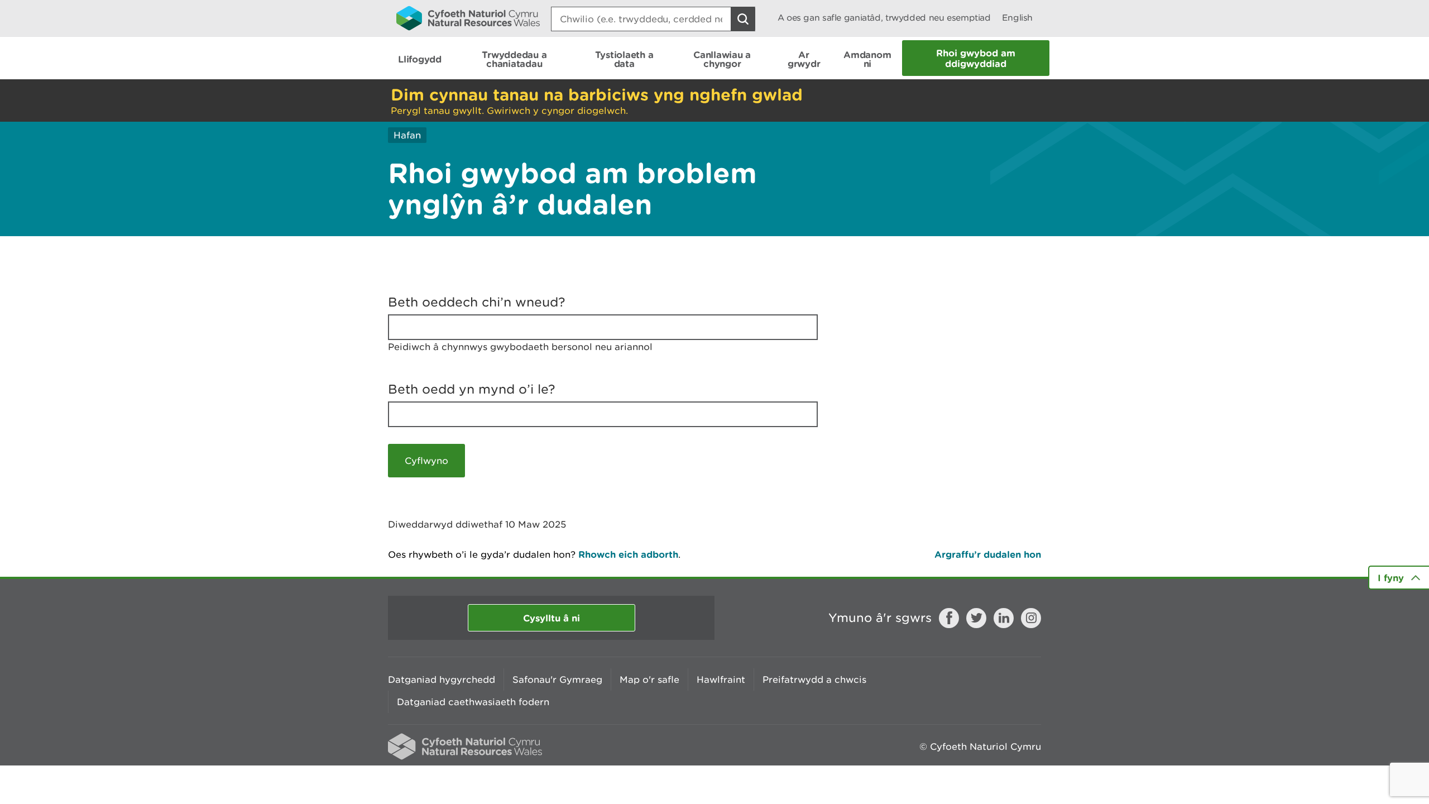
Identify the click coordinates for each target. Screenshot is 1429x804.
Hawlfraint (721, 679)
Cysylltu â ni (551, 617)
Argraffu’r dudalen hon (987, 554)
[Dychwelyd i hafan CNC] (468, 18)
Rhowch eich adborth (628, 554)
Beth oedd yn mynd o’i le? (471, 389)
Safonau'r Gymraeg (557, 679)
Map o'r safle (649, 679)
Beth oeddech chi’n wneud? (476, 302)
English (1017, 17)
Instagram (1031, 618)
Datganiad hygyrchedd (441, 679)
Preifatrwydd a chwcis (814, 679)
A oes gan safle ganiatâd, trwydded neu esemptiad (884, 17)
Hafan (407, 135)
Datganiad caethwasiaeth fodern (473, 701)
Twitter (976, 618)
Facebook (949, 618)
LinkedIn (1004, 618)
